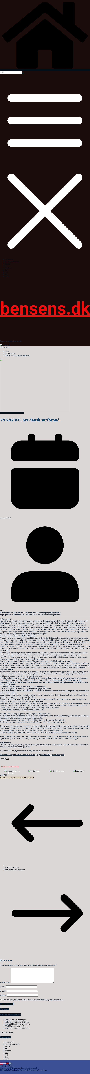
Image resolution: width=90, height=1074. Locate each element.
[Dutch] (4, 1063)
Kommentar (5, 982)
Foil (6, 266)
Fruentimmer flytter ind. (20, 1022)
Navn (3, 987)
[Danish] (1, 1063)
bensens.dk (45, 308)
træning (7, 264)
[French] (10, 1063)
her (7, 759)
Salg (6, 274)
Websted (3, 995)
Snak (6, 270)
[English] (7, 1063)
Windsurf (8, 268)
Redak (2, 610)
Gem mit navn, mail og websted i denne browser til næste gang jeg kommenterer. (32, 1000)
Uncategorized (12, 413)
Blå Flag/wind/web (12, 262)
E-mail (3, 991)
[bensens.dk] (45, 70)
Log (6, 272)
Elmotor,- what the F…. (21, 1024)
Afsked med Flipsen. (19, 1020)
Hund (7, 276)
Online (6, 1032)
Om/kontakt (9, 259)
